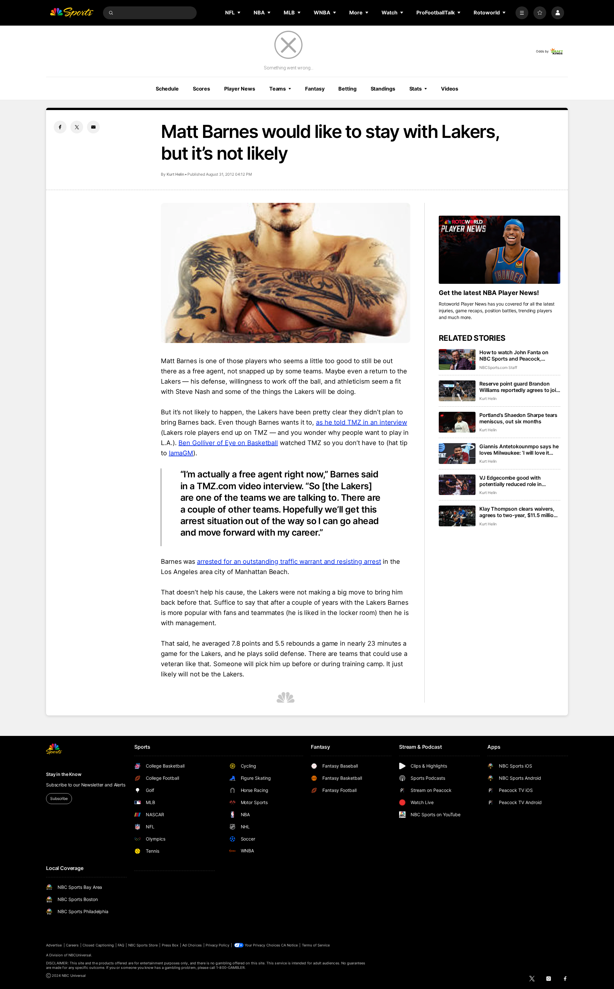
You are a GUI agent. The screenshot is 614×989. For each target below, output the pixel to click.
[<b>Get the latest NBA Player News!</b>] (499, 250)
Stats (415, 88)
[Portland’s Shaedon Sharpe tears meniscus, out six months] (457, 422)
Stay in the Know (64, 774)
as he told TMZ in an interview (361, 422)
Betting (347, 88)
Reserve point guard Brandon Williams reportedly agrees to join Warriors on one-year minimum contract (519, 386)
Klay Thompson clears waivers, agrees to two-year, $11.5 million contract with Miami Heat (518, 512)
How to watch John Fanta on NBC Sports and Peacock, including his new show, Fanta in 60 (518, 355)
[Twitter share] (76, 127)
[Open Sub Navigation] (239, 12)
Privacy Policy (217, 945)
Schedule (167, 88)
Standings (383, 88)
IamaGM (181, 453)
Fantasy (314, 88)
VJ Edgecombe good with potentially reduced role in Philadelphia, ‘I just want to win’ (516, 481)
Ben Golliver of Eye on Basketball (228, 443)
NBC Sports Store (143, 945)
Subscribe (59, 798)
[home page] (71, 13)
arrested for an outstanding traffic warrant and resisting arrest (289, 561)
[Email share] (93, 127)
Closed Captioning (98, 945)
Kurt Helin (175, 174)
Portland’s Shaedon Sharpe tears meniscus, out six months (518, 418)
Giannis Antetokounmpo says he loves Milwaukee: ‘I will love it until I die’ (518, 449)
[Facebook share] (60, 127)
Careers (72, 945)
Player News (239, 88)
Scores (201, 88)
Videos (449, 88)
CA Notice (289, 945)
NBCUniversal (79, 955)
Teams (277, 88)
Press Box (170, 945)
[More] (522, 12)
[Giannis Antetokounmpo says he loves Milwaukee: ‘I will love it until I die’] (457, 453)
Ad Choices (192, 945)
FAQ (121, 945)
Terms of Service (316, 945)
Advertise (54, 945)
